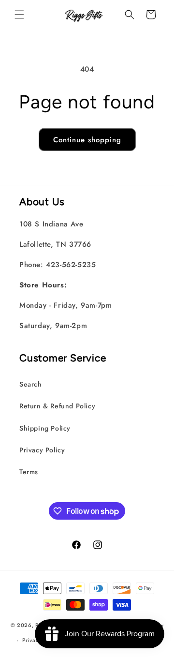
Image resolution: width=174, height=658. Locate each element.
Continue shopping (87, 140)
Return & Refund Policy (57, 406)
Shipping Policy (45, 428)
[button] (19, 14)
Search (30, 384)
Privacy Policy (42, 450)
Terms (28, 472)
